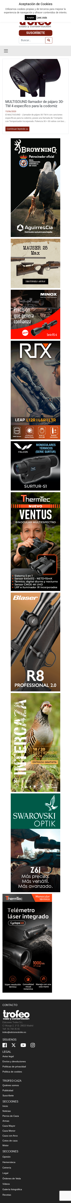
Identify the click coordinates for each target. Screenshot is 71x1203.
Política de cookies (12, 1071)
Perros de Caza (10, 1116)
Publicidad (7, 1090)
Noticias (6, 1111)
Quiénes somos (10, 1085)
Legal (5, 1173)
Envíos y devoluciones (14, 1061)
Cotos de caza (10, 1140)
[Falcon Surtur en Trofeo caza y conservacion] (35, 466)
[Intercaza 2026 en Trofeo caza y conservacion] (35, 742)
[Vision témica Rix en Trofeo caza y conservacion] (35, 390)
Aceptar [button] (30, 17)
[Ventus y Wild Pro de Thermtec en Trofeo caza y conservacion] (35, 541)
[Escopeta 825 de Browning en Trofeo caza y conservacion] (35, 187)
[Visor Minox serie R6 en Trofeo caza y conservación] (35, 314)
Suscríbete (35, 33)
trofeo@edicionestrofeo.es (14, 1032)
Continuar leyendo (16, 129)
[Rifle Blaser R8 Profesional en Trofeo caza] (35, 642)
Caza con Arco (10, 1135)
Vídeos (6, 1184)
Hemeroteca (8, 1162)
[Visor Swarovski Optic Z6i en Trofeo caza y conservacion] (35, 842)
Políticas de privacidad (14, 1066)
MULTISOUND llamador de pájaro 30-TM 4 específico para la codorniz (34, 103)
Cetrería (6, 1167)
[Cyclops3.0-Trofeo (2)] (27, 943)
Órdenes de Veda (11, 1178)
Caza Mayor (8, 1125)
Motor (5, 1145)
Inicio (5, 1106)
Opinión (6, 1156)
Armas (5, 1121)
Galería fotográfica (12, 1189)
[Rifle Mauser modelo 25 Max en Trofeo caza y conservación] (35, 263)
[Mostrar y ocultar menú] (6, 51)
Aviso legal (8, 1056)
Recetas (6, 1194)
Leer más (42, 17)
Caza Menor (8, 1130)
